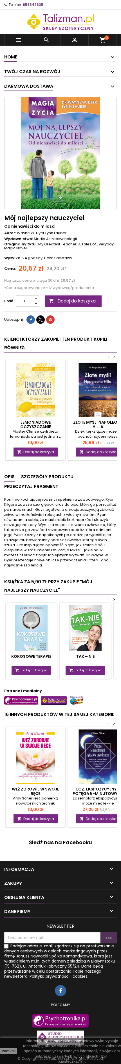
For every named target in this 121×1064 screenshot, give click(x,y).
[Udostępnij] (30, 319)
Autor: (10, 233)
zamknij (8, 1051)
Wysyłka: (12, 258)
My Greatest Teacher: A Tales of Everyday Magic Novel (59, 246)
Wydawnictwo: (18, 239)
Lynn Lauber (56, 233)
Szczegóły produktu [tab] (47, 476)
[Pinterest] (50, 319)
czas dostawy (59, 258)
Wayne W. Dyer (30, 233)
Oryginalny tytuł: (20, 244)
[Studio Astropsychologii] (60, 1038)
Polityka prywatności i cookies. (59, 976)
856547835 (33, 4)
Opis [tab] (9, 476)
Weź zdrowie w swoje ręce (35, 791)
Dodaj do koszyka (72, 301)
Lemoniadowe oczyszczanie (35, 424)
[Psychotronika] (60, 1021)
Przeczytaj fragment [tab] (31, 486)
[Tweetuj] (40, 319)
